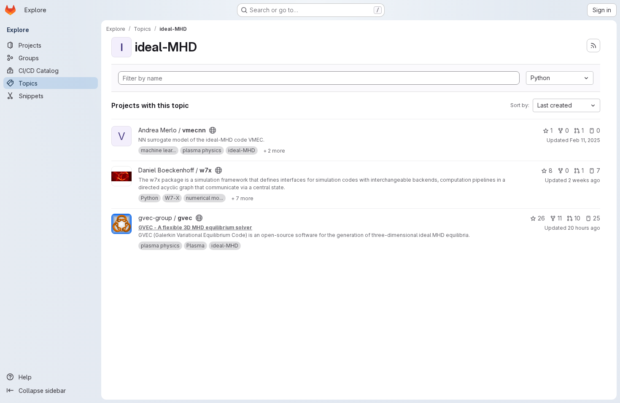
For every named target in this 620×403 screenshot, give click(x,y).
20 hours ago (584, 228)
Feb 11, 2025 (585, 140)
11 (560, 218)
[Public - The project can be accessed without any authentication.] (212, 130)
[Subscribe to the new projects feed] (593, 45)
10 (577, 218)
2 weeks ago (584, 180)
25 (596, 218)
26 (541, 218)
